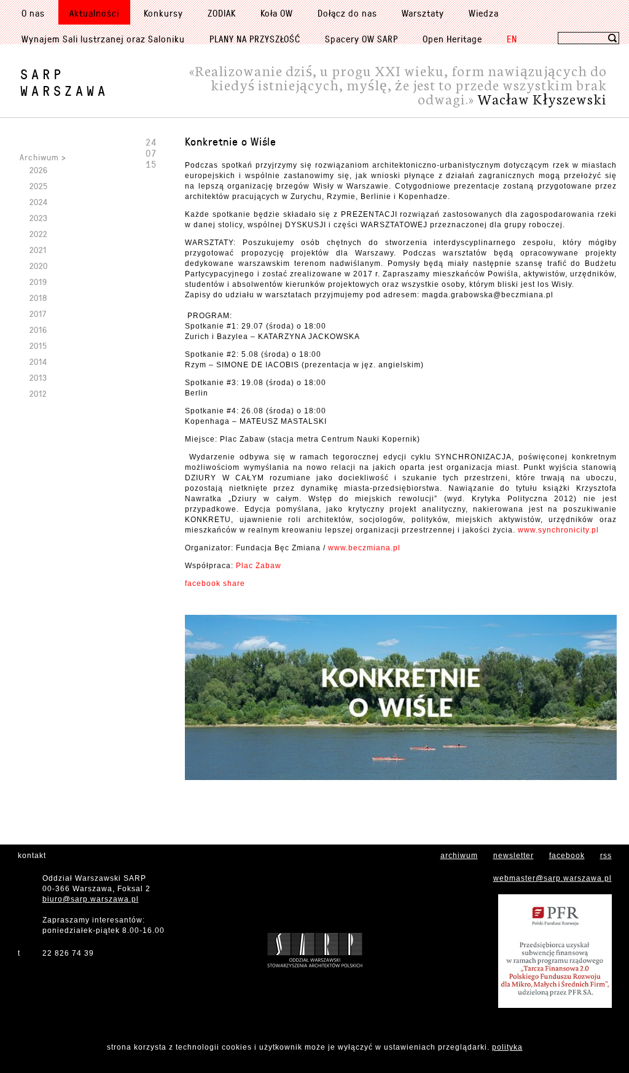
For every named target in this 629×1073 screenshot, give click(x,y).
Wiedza (484, 13)
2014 (38, 361)
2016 (38, 329)
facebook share (215, 583)
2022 (38, 234)
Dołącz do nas (347, 13)
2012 (38, 393)
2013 (38, 377)
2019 (38, 281)
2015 (38, 345)
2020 (38, 265)
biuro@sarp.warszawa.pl (90, 899)
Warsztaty (423, 13)
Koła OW (276, 13)
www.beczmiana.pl (364, 548)
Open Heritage (452, 39)
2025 (38, 186)
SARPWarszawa (64, 82)
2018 (38, 297)
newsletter (513, 855)
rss (606, 855)
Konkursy (163, 13)
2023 (38, 218)
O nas (33, 13)
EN (512, 39)
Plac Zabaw (258, 565)
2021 (38, 250)
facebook (567, 855)
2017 (38, 313)
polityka (507, 1047)
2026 (38, 170)
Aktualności (94, 13)
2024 (38, 202)
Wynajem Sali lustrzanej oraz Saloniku (103, 39)
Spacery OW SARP (361, 39)
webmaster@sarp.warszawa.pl (552, 878)
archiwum (459, 855)
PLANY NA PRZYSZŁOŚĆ (254, 39)
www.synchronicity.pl (558, 530)
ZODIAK (222, 13)
